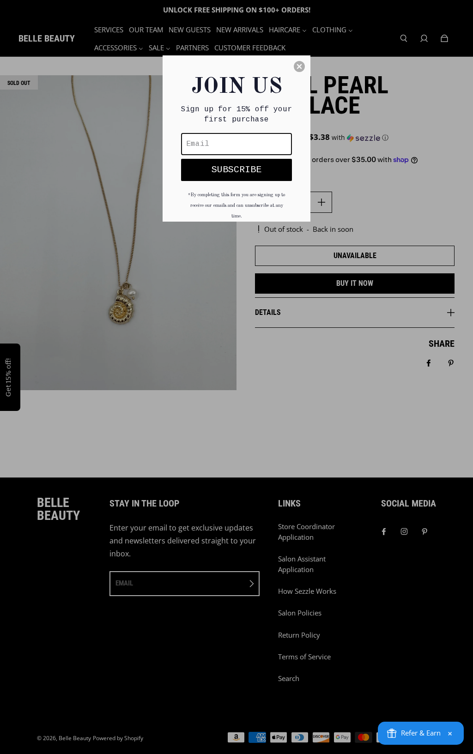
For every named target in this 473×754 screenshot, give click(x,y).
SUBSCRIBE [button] (236, 169)
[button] (299, 66)
